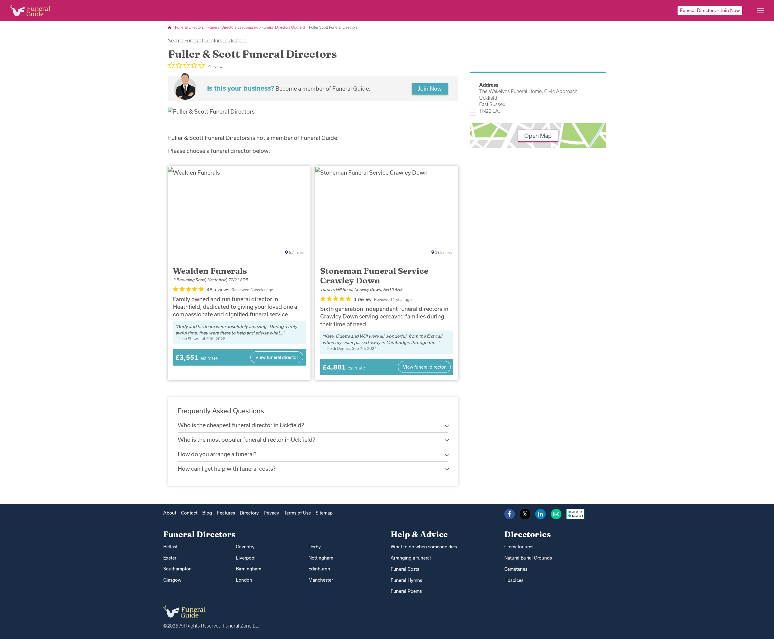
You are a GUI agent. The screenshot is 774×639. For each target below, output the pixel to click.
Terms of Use (297, 512)
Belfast (170, 546)
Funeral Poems (406, 591)
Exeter (169, 557)
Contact (189, 512)
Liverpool (245, 557)
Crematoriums (518, 546)
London (244, 580)
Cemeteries (515, 569)
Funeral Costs (405, 569)
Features (226, 512)
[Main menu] (760, 10)
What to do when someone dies (424, 546)
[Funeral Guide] (170, 27)
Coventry (245, 546)
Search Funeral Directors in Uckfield (207, 40)
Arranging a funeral (411, 557)
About (169, 512)
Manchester (320, 580)
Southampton (177, 568)
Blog (207, 512)
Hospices (513, 580)
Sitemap (324, 512)
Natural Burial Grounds (528, 557)
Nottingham (320, 557)
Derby (314, 546)
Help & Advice (419, 534)
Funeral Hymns (406, 580)
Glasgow (172, 580)
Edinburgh (319, 568)
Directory (249, 512)
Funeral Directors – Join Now (710, 10)
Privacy (271, 512)
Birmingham (248, 568)
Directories (527, 534)
